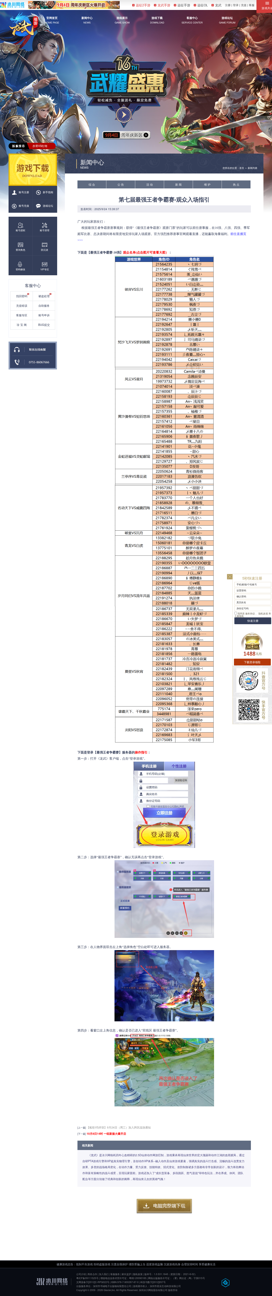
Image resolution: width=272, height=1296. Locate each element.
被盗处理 (44, 296)
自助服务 (44, 306)
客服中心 (192, 18)
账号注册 (24, 192)
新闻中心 (87, 18)
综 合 (92, 184)
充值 (244, 5)
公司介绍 (81, 1274)
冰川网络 (12, 5)
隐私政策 (138, 1274)
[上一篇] (81, 1127)
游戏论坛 (227, 18)
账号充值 (24, 206)
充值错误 (21, 306)
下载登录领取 (252, 662)
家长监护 (126, 1274)
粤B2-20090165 (137, 1278)
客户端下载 (164, 1206)
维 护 (207, 184)
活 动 (149, 184)
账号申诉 (44, 315)
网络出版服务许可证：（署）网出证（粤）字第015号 (176, 1278)
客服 (251, 5)
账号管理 (44, 230)
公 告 (120, 184)
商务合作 (92, 1274)
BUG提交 (44, 325)
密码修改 (20, 269)
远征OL (202, 5)
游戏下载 (157, 18)
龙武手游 (164, 5)
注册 (228, 5)
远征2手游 (143, 5)
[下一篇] (81, 1133)
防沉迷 (44, 249)
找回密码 (21, 296)
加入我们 (104, 1274)
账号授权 (20, 230)
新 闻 (178, 184)
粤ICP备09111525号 (87, 1278)
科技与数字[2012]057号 (153, 1282)
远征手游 (183, 5)
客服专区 (21, 315)
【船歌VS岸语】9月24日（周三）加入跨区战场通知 (119, 1127)
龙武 (218, 5)
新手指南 (48, 192)
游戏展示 (122, 18)
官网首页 (52, 18)
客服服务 (115, 1274)
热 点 (236, 184)
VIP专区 (44, 269)
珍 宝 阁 (22, 325)
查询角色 (20, 249)
